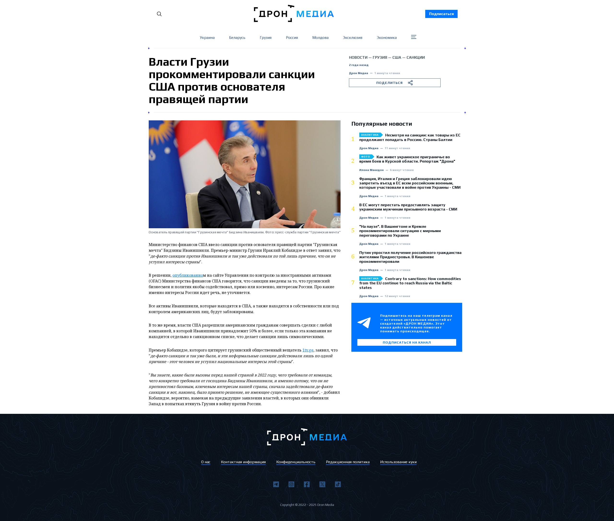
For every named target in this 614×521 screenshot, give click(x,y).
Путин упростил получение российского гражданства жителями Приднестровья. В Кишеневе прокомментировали (410, 257)
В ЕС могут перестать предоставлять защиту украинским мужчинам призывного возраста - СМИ (408, 207)
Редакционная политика (348, 462)
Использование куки (398, 462)
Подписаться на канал (407, 342)
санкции (416, 57)
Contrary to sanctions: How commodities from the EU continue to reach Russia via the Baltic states (410, 283)
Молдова (320, 37)
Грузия (266, 37)
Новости (358, 57)
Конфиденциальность (295, 462)
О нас (205, 462)
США (396, 57)
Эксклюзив (352, 37)
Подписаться (441, 14)
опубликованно (187, 275)
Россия (292, 37)
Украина (207, 37)
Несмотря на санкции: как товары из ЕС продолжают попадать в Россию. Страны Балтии (409, 137)
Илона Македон (371, 170)
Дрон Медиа (358, 73)
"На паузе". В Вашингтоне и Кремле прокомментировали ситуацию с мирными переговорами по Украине (400, 231)
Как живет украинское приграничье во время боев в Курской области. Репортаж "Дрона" (407, 159)
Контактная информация (243, 462)
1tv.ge (307, 350)
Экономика (387, 37)
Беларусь (237, 37)
